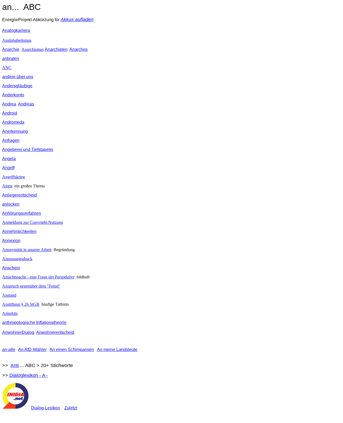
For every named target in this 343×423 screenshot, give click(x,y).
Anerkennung (15, 131)
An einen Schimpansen (72, 349)
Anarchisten (56, 49)
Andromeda (13, 122)
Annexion (11, 240)
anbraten (10, 58)
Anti (14, 365)
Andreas (26, 104)
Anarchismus (32, 49)
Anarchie (10, 49)
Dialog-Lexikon (45, 408)
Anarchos (78, 49)
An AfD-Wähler (32, 349)
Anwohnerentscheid (55, 332)
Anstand (9, 295)
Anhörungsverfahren (21, 213)
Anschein (11, 268)
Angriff (8, 167)
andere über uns (17, 76)
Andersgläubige (17, 86)
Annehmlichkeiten (19, 231)
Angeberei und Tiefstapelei (27, 149)
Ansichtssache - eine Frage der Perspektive (38, 277)
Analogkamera (16, 30)
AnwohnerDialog (18, 332)
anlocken (11, 204)
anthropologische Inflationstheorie (34, 322)
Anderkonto (13, 95)
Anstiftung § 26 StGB (20, 304)
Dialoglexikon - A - (28, 375)
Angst (7, 186)
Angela (9, 158)
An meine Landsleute (117, 349)
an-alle (8, 349)
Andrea (9, 104)
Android (9, 113)
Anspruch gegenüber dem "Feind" (31, 286)
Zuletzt (70, 408)
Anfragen (11, 140)
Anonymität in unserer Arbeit (26, 249)
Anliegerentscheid (19, 195)
